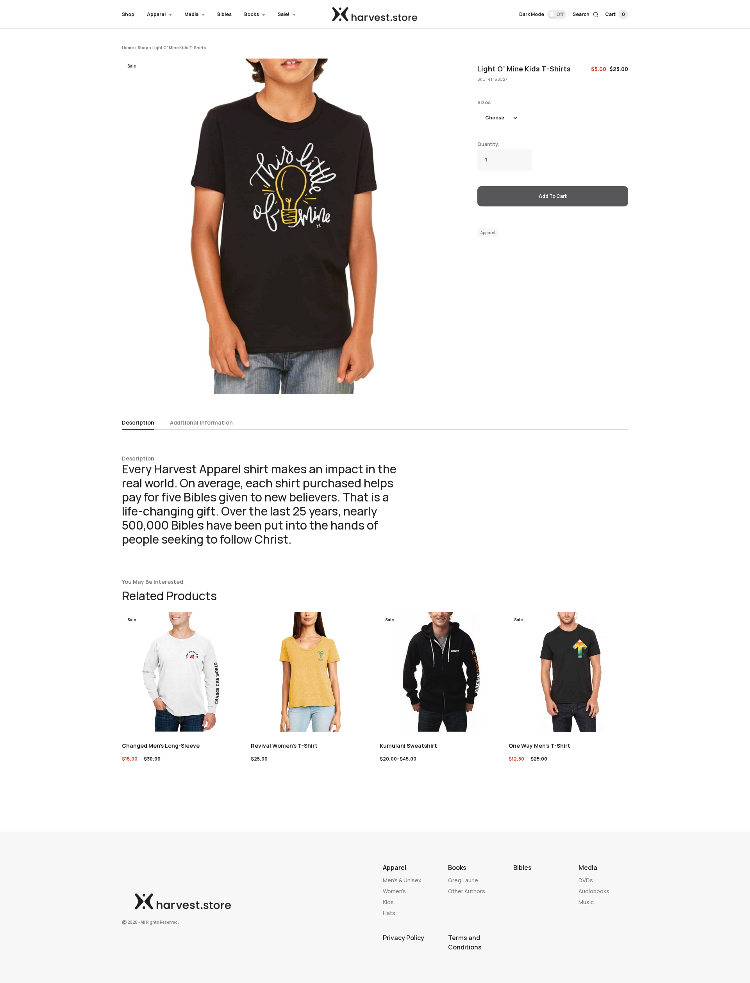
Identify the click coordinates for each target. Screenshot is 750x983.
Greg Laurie (463, 880)
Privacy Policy (403, 937)
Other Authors (466, 891)
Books (457, 867)
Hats (389, 913)
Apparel (487, 232)
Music (586, 902)
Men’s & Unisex (402, 880)
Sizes (484, 102)
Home (128, 47)
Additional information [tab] (201, 422)
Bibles (522, 867)
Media (588, 867)
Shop (143, 47)
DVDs (586, 880)
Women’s (394, 891)
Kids (388, 902)
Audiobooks (594, 891)
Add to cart (553, 196)
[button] (542, 14)
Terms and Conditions (465, 942)
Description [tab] (138, 422)
